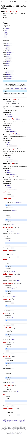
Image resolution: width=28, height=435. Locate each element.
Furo (20, 433)
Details (5, 17)
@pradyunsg (17, 433)
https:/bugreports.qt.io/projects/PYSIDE (18, 88)
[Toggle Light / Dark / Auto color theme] (25, 1)
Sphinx (12, 433)
